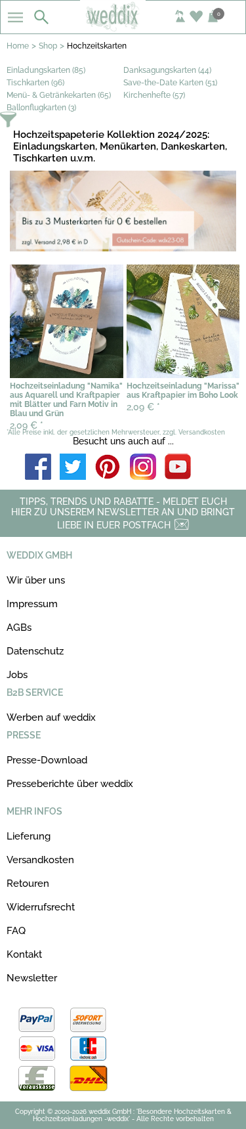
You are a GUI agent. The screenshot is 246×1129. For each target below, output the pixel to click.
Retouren (28, 883)
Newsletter (32, 978)
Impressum (32, 604)
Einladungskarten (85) (46, 70)
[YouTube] (178, 467)
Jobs (17, 675)
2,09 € (26, 425)
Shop (48, 46)
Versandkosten (40, 860)
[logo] (122, 27)
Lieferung (29, 836)
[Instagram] (143, 467)
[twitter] (73, 467)
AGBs (19, 627)
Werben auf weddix (51, 717)
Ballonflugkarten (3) (41, 107)
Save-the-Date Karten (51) (170, 82)
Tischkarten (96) (35, 82)
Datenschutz (35, 651)
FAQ (16, 931)
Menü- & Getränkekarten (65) (59, 95)
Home (18, 46)
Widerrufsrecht (41, 907)
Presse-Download (47, 760)
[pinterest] (108, 467)
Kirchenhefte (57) (154, 95)
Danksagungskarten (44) (167, 70)
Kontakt (24, 954)
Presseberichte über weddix (70, 784)
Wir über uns (36, 580)
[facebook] (38, 467)
